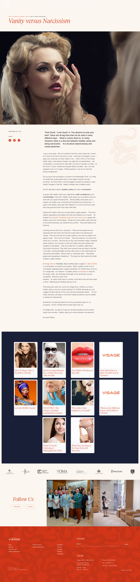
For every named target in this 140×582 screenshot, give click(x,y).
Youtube (30, 506)
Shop (96, 5)
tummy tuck (82, 218)
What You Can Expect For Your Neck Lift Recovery (81, 448)
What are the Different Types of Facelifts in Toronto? (110, 411)
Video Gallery (13, 549)
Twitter (59, 547)
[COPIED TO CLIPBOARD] (19, 140)
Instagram (17, 506)
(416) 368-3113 (109, 563)
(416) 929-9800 (111, 560)
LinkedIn (59, 551)
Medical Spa (72, 5)
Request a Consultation (127, 5)
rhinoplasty (62, 218)
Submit (127, 544)
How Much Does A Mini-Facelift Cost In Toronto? (109, 373)
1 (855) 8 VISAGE (112, 565)
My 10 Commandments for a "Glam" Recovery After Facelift (53, 373)
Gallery (90, 5)
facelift (55, 218)
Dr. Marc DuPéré (91, 264)
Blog (85, 5)
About (80, 5)
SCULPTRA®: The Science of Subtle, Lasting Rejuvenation (52, 411)
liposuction (71, 218)
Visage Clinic (49, 264)
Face (27, 16)
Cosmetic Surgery (60, 5)
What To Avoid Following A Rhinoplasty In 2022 (52, 448)
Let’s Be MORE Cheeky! (25, 408)
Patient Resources (14, 551)
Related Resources (38, 547)
